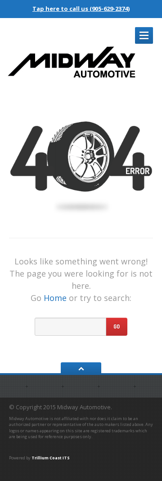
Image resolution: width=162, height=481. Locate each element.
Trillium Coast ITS (51, 458)
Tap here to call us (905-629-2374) (81, 9)
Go (116, 326)
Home (55, 297)
